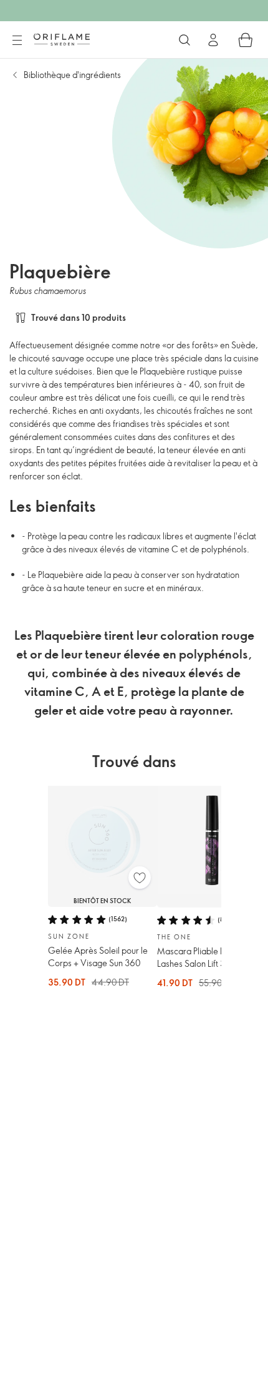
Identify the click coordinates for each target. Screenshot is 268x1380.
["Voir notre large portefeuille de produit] (184, 40)
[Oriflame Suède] (62, 39)
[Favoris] (139, 877)
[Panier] (245, 40)
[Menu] (16, 40)
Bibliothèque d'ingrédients (72, 75)
